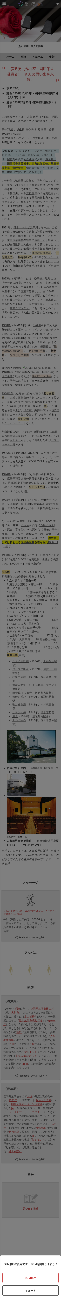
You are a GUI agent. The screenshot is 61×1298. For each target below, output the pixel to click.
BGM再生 (30, 1278)
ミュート (30, 1290)
